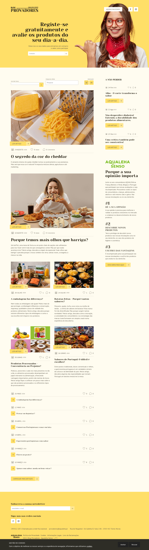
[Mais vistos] (91, 82)
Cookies (43, 535)
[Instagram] (136, 9)
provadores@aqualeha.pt (58, 529)
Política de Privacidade (31, 535)
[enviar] (66, 53)
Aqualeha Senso (113, 9)
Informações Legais (54, 535)
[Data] (86, 82)
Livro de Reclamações (71, 535)
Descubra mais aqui (116, 265)
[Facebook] (130, 9)
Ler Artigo (16, 144)
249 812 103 (29, 529)
